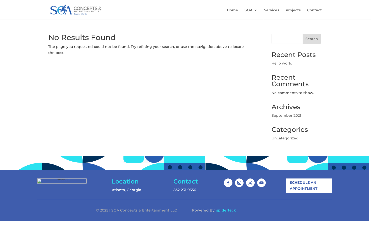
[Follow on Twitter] (250, 182)
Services (271, 10)
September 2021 (286, 115)
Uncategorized (285, 138)
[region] (185, 120)
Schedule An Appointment (303, 185)
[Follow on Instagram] (239, 182)
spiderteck (226, 210)
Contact (314, 10)
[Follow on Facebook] (228, 182)
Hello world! (283, 63)
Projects (293, 10)
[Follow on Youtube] (261, 182)
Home (232, 10)
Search (311, 39)
